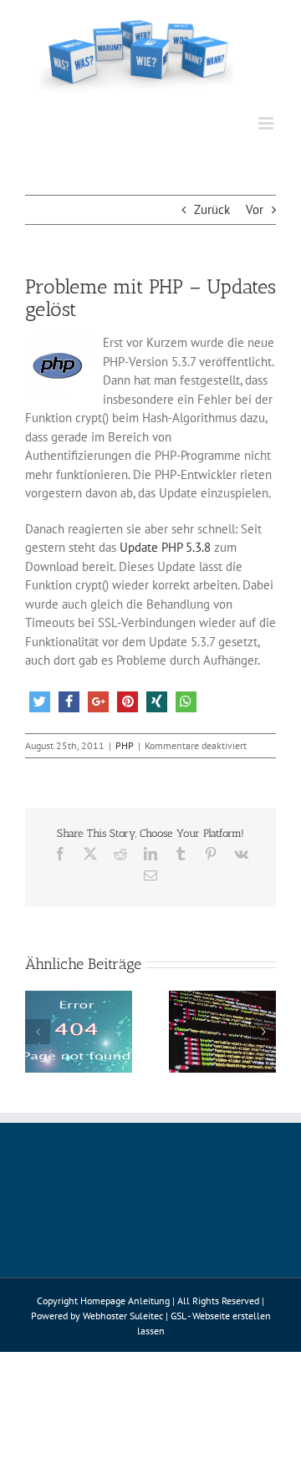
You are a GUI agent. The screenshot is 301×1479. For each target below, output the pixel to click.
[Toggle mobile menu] (267, 123)
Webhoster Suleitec (123, 1315)
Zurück (212, 209)
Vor (254, 209)
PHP (124, 745)
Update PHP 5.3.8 (165, 547)
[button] (39, 701)
